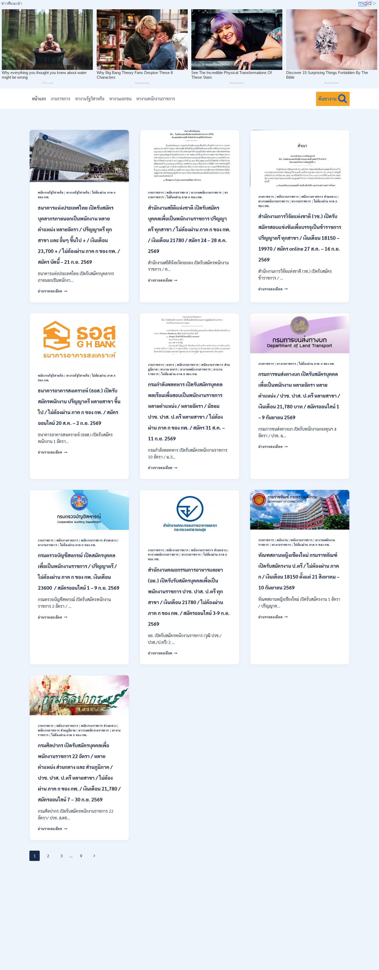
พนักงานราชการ (177, 192)
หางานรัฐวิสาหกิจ (89, 98)
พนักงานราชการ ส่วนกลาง (319, 197)
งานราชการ (60, 98)
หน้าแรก (39, 98)
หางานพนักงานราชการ (155, 98)
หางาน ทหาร (169, 369)
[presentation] (79, 156)
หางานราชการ (301, 201)
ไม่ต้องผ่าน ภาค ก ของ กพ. (184, 197)
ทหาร (170, 365)
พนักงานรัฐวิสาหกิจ (50, 192)
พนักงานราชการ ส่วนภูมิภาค (57, 730)
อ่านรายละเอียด (52, 291)
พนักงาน (282, 540)
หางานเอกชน (120, 98)
